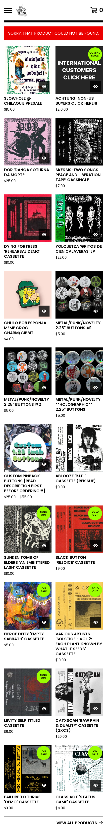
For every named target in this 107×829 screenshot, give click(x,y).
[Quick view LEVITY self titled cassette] (44, 708)
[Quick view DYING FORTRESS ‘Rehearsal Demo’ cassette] (44, 234)
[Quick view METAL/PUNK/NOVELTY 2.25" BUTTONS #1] (95, 311)
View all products (76, 823)
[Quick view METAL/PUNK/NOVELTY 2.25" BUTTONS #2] (44, 387)
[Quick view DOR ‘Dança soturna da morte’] (44, 158)
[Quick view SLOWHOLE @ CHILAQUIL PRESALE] (44, 86)
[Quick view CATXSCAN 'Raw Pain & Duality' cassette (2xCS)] (95, 708)
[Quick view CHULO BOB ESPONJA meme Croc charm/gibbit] (44, 311)
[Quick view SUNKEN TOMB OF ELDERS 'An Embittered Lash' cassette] (44, 545)
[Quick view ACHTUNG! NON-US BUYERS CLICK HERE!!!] (95, 86)
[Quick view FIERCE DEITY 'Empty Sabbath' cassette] (44, 622)
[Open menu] (8, 10)
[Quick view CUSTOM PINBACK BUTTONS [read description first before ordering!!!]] (44, 464)
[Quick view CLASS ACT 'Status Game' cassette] (95, 785)
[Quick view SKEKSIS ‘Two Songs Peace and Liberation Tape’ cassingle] (95, 158)
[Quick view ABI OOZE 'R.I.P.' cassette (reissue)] (95, 464)
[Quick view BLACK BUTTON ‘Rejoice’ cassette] (95, 545)
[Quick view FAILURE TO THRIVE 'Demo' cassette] (44, 785)
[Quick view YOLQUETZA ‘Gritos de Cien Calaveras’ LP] (95, 234)
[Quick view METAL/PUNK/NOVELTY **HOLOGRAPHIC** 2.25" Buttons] (95, 387)
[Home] (46, 10)
